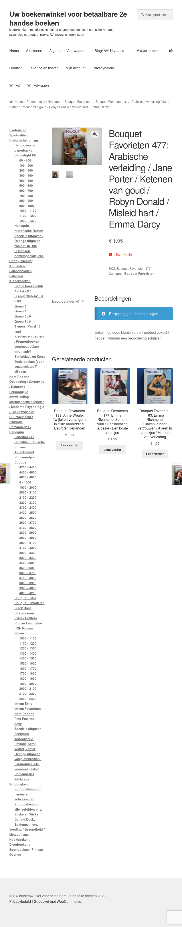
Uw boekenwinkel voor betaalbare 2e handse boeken (68, 18)
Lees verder (70, 445)
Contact (15, 67)
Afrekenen (34, 50)
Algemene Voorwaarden (68, 50)
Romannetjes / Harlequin (43, 101)
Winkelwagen (38, 85)
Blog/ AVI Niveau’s (109, 50)
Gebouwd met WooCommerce (57, 901)
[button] (95, 134)
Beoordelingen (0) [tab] (66, 301)
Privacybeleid (103, 67)
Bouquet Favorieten (78, 101)
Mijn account (75, 67)
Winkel (14, 85)
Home (14, 50)
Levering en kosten (44, 67)
